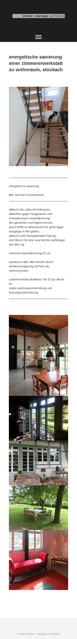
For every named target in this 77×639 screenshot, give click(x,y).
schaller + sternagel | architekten (42, 634)
